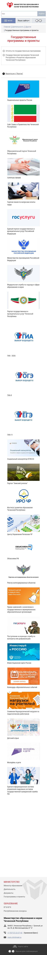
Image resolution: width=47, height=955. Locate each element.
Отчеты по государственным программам (23, 51)
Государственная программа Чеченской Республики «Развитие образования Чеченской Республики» (22, 57)
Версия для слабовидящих (27, 951)
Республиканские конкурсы (15, 911)
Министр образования (13, 886)
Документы (8, 893)
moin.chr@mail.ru (14, 937)
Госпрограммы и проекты (14, 897)
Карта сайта (23, 947)
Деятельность (9, 889)
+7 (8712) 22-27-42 (15, 933)
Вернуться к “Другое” (14, 74)
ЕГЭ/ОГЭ (7, 907)
